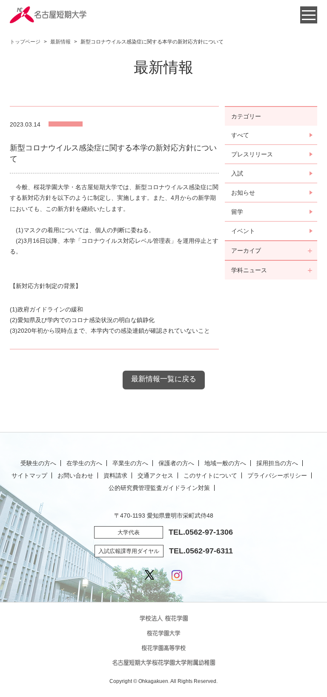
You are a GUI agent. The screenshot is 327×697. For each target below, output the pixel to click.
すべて (240, 135)
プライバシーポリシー (277, 475)
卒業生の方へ (130, 463)
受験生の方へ (38, 463)
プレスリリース (252, 154)
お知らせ (243, 192)
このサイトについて (210, 475)
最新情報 (60, 42)
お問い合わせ (75, 475)
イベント (243, 231)
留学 (237, 211)
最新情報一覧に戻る (163, 379)
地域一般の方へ (225, 463)
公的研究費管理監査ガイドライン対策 (159, 487)
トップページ (25, 42)
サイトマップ (29, 475)
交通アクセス (155, 475)
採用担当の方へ (277, 463)
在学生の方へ (84, 463)
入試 (237, 173)
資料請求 (115, 475)
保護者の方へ (176, 463)
